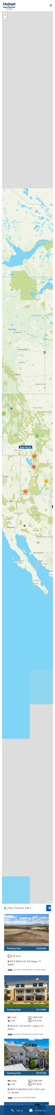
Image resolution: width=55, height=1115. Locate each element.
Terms (50, 902)
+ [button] (5, 14)
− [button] (5, 18)
